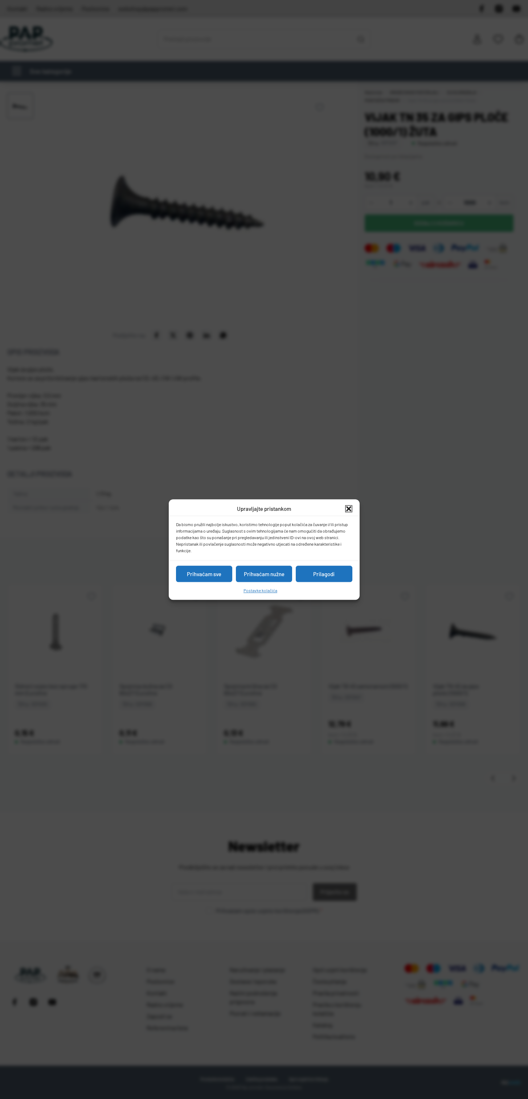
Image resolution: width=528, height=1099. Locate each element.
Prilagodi (324, 574)
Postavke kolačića (260, 590)
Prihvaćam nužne (264, 574)
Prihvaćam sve (204, 574)
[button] (348, 508)
